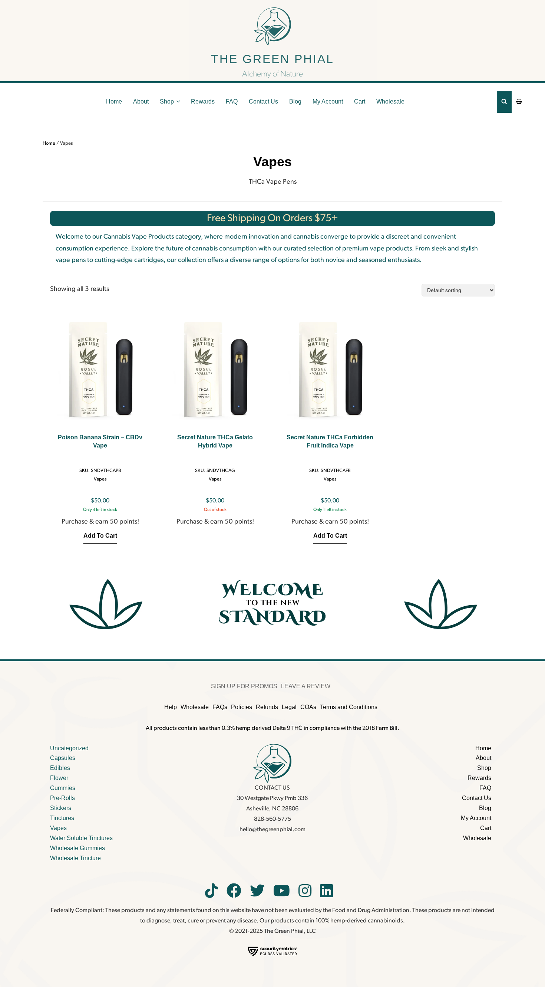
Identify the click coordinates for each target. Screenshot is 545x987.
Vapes (100, 479)
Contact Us (263, 101)
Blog (295, 101)
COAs (308, 707)
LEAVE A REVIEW (305, 686)
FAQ (232, 101)
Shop (167, 101)
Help (170, 707)
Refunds (267, 707)
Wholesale (390, 101)
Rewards (203, 101)
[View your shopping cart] (519, 101)
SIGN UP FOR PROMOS (244, 686)
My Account (328, 101)
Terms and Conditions (348, 707)
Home (114, 101)
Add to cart (100, 535)
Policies (241, 707)
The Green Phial (272, 59)
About (141, 101)
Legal (289, 707)
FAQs (219, 707)
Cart (359, 101)
